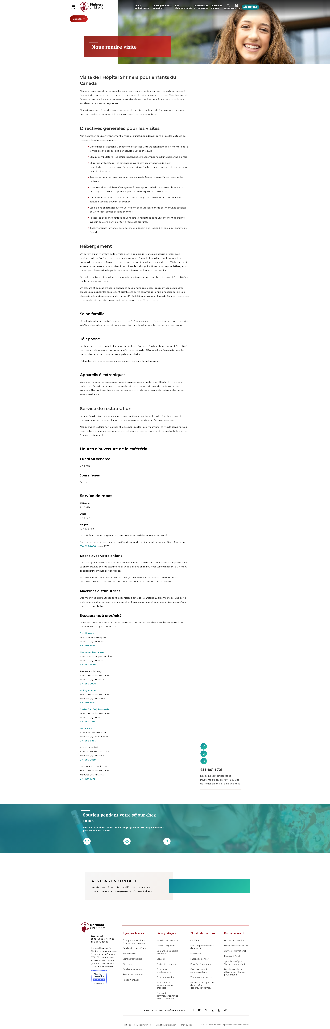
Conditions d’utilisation (166, 1025)
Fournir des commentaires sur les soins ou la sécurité (167, 996)
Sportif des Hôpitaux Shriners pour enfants (235, 962)
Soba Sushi (86, 728)
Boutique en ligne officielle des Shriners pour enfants (234, 972)
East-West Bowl (232, 956)
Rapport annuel (131, 980)
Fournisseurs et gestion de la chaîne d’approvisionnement (202, 985)
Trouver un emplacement (164, 970)
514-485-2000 (88, 683)
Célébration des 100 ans (134, 948)
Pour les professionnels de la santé (201, 947)
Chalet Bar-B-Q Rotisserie (94, 709)
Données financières (200, 964)
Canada (77, 18)
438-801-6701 (211, 770)
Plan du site (186, 1025)
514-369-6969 (87, 702)
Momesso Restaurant (92, 652)
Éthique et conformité (134, 974)
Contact (161, 959)
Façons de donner (199, 959)
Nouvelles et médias (234, 940)
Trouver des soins (165, 977)
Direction (127, 964)
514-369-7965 (87, 645)
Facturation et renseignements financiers (165, 985)
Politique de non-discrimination (137, 1025)
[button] (228, 7)
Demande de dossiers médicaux (167, 952)
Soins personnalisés (132, 959)
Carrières (194, 940)
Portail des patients (166, 964)
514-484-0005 (88, 664)
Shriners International (235, 951)
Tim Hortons (87, 633)
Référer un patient (166, 945)
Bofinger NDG (88, 690)
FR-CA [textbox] (236, 8)
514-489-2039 (88, 759)
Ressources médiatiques (236, 945)
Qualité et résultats (132, 969)
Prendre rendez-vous (167, 940)
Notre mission (129, 953)
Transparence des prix (201, 977)
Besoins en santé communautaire (198, 970)
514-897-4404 (88, 546)
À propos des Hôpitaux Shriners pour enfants (134, 941)
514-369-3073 (87, 779)
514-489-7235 (87, 721)
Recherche (195, 953)
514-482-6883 (88, 740)
